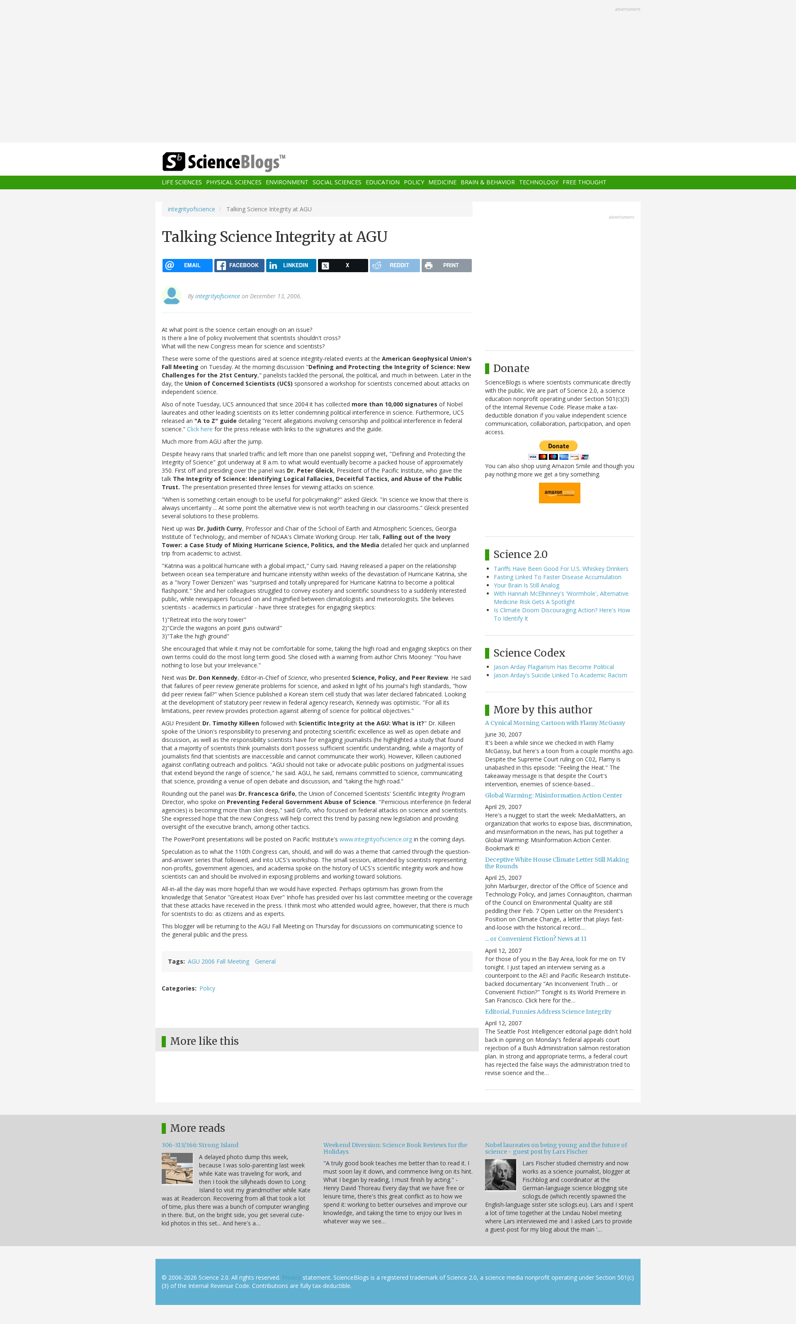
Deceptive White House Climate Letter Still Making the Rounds (557, 863)
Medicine (442, 182)
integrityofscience (191, 209)
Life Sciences (182, 182)
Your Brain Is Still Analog (526, 585)
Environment (287, 182)
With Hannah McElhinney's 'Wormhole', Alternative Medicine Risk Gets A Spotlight (561, 598)
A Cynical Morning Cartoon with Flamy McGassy (555, 723)
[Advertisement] (398, 72)
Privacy (291, 1277)
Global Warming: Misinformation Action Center (553, 795)
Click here (200, 429)
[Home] (240, 162)
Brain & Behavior (488, 182)
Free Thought (585, 182)
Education (383, 182)
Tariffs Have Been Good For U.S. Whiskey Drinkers (561, 569)
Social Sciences (337, 182)
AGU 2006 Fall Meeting (218, 961)
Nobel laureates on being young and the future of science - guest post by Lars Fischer (556, 1148)
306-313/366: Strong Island (200, 1145)
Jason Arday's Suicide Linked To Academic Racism (560, 675)
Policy (414, 182)
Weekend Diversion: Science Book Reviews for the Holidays (395, 1148)
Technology (538, 182)
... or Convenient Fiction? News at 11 (536, 938)
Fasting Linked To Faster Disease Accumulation (557, 577)
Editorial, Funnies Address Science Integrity (548, 1011)
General (265, 961)
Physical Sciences (234, 182)
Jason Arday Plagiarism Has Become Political (554, 667)
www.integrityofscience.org (376, 839)
